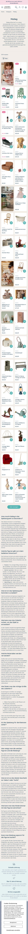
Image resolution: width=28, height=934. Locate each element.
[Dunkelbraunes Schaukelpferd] (7, 412)
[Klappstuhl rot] (7, 459)
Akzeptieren (13, 922)
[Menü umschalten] (2, 7)
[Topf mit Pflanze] (20, 436)
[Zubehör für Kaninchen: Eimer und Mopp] (20, 459)
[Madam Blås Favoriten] (7, 93)
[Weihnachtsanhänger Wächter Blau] (7, 116)
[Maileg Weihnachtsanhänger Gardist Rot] (20, 68)
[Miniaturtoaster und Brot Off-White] (7, 342)
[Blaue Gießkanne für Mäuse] (20, 412)
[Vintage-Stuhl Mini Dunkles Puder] (20, 267)
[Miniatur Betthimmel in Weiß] (7, 317)
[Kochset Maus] (7, 242)
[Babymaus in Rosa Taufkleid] (20, 192)
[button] (15, 73)
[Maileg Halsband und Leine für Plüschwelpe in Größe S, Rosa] (20, 166)
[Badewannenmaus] (20, 219)
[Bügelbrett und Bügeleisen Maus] (7, 389)
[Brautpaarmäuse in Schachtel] (20, 294)
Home (2, 11)
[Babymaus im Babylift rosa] (7, 294)
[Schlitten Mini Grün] (7, 143)
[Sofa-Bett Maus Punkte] (7, 166)
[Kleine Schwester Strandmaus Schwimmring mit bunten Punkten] (20, 116)
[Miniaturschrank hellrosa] (20, 317)
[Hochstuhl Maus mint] (20, 93)
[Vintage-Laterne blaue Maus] (20, 389)
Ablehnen (13, 926)
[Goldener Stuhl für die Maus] (7, 219)
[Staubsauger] (20, 342)
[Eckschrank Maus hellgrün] (7, 366)
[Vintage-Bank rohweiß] (7, 436)
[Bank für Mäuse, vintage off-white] (20, 366)
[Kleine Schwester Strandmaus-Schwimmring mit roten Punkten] (20, 484)
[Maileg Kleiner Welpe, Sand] (20, 143)
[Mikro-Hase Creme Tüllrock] (7, 484)
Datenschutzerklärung (9, 918)
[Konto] (20, 7)
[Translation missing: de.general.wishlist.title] (23, 7)
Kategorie (8, 11)
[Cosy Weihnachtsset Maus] (20, 242)
